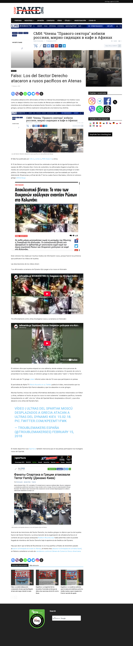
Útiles (67, 20)
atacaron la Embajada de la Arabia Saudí (66, 549)
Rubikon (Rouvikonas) (46, 538)
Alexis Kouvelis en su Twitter (40, 385)
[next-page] (15, 597)
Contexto (50, 20)
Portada (18, 20)
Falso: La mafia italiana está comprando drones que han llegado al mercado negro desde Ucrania (22, 589)
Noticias (14, 71)
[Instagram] (37, 94)
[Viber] (17, 94)
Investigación (80, 20)
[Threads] (41, 94)
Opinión (40, 20)
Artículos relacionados (19, 565)
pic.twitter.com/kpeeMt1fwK (41, 421)
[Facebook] (13, 94)
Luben (32, 379)
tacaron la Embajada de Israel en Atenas (26, 549)
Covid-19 (92, 20)
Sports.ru (32, 449)
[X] (21, 94)
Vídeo (59, 20)
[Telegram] (33, 94)
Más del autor (34, 565)
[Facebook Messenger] (29, 94)
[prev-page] (12, 597)
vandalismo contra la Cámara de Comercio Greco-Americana (58, 551)
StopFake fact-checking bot (100, 134)
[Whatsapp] (25, 94)
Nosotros (29, 20)
